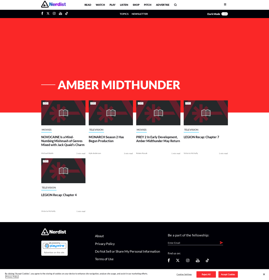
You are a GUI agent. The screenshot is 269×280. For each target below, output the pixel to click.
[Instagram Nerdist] (54, 14)
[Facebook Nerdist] (43, 14)
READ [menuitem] (88, 4)
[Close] (264, 274)
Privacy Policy (105, 244)
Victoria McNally (191, 153)
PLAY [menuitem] (113, 4)
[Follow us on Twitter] (178, 261)
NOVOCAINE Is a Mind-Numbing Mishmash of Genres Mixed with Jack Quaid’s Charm (63, 141)
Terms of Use (104, 259)
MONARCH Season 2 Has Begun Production (106, 139)
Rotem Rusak (141, 153)
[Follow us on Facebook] (169, 261)
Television (96, 129)
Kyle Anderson (95, 153)
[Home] (53, 234)
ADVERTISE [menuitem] (162, 4)
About (99, 236)
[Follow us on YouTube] (198, 261)
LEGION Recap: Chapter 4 (59, 195)
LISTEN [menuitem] (124, 4)
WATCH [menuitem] (100, 4)
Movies (47, 129)
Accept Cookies (228, 274)
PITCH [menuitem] (147, 4)
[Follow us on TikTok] (207, 261)
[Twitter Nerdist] (48, 14)
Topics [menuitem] (124, 13)
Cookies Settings (184, 274)
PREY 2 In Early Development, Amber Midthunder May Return (158, 139)
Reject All (206, 274)
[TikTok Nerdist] (66, 14)
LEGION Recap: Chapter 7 (201, 137)
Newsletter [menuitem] (140, 13)
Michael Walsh (47, 153)
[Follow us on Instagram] (188, 261)
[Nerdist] (53, 5)
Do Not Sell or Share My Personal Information (127, 251)
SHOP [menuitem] (136, 4)
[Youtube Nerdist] (60, 14)
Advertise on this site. (54, 252)
